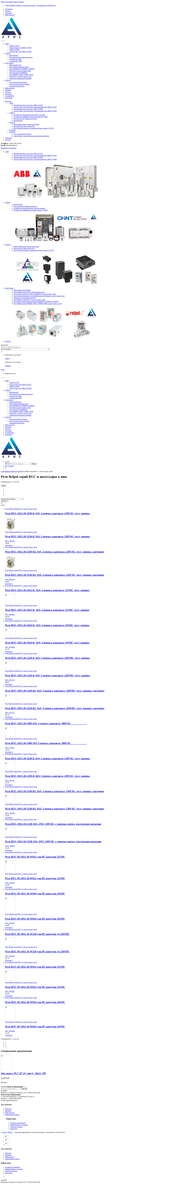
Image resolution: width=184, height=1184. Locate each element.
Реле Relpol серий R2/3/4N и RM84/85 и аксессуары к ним (35, 294)
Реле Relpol (9, 63)
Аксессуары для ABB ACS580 (20, 51)
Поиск (34, 464)
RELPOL (12, 130)
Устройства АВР (15, 59)
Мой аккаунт (9, 15)
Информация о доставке (19, 1125)
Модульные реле (15, 65)
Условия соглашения (17, 1123)
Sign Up (24, 1089)
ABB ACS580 (14, 50)
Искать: (8, 464)
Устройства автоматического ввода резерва (29, 115)
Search (7, 462)
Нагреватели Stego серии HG (24, 126)
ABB (7, 44)
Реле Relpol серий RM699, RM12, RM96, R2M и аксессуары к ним (38, 303)
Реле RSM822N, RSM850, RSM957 (22, 69)
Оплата (7, 11)
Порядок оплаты (16, 1127)
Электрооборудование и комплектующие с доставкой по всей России (30, 5)
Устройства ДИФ (15, 61)
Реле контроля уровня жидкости (21, 57)
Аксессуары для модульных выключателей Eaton (19, 85)
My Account (9, 466)
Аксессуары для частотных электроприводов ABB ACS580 (35, 111)
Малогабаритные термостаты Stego (26, 124)
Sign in (7, 358)
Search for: (4, 345)
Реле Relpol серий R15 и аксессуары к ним (29, 292)
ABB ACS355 (14, 46)
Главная (4, 471)
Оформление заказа (12, 1115)
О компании (9, 96)
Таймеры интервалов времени (20, 78)
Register (8, 366)
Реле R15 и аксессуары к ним (20, 71)
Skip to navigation (7, 2)
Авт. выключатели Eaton (18, 82)
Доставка (8, 13)
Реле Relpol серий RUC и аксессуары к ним (29, 300)
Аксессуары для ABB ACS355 (20, 48)
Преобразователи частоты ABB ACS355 (28, 105)
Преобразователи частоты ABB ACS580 (28, 109)
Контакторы (13, 55)
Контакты (9, 9)
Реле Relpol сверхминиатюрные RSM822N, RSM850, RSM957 (36, 302)
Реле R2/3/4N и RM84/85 (18, 73)
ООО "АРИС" (8, 1132)
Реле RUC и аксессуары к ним (20, 76)
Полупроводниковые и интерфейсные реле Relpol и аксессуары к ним (39, 296)
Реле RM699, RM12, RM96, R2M (21, 75)
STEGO (12, 122)
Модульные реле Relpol (22, 290)
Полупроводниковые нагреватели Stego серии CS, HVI (34, 128)
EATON (8, 80)
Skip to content (19, 2)
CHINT (7, 53)
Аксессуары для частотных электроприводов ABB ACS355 (35, 107)
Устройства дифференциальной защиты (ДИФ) (31, 117)
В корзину (9, 545)
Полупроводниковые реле (18, 67)
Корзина (8, 90)
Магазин (8, 101)
